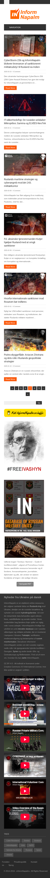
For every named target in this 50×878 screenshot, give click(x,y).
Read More (10, 88)
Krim (23, 845)
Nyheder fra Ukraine (14, 850)
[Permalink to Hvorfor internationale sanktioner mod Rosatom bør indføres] (25, 284)
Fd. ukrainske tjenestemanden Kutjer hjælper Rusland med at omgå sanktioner (23, 242)
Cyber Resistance (13, 841)
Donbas (27, 841)
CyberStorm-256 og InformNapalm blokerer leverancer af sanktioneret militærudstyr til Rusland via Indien (22, 63)
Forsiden (5, 862)
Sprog (11, 865)
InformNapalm (12, 845)
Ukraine (9, 855)
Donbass (37, 841)
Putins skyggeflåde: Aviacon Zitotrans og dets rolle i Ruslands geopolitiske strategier (23, 358)
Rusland (29, 850)
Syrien (38, 850)
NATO (31, 845)
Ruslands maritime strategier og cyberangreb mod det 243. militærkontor (20, 182)
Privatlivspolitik (20, 862)
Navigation (15, 27)
